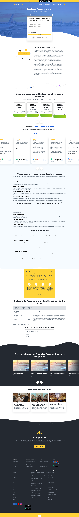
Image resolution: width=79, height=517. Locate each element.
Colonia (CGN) (33, 485)
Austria (14, 490)
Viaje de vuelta (33, 32)
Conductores (47, 4)
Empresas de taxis (29, 466)
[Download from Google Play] (49, 1)
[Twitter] (16, 504)
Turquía (14, 499)
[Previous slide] (37, 122)
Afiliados (14, 466)
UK (13, 487)
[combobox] (36, 25)
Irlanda (14, 485)
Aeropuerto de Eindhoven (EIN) (36, 488)
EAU (13, 489)
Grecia (14, 484)
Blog (14, 463)
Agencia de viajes (29, 463)
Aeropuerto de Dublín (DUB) (36, 490)
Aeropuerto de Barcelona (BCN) (36, 492)
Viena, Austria (50, 499)
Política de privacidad (43, 463)
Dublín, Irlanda (50, 487)
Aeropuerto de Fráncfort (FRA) (36, 487)
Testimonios (15, 464)
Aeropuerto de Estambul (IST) (36, 493)
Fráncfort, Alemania (52, 485)
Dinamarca (15, 496)
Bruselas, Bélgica (51, 472)
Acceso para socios (43, 466)
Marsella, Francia (51, 480)
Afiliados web (28, 464)
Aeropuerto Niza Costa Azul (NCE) (37, 480)
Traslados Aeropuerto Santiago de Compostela (39, 374)
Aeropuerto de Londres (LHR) (36, 497)
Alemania (14, 477)
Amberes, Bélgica (51, 474)
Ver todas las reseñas (39, 133)
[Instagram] (21, 504)
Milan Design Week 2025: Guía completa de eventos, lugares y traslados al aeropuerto (39, 404)
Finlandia (14, 497)
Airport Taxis (33, 11)
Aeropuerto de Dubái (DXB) (36, 495)
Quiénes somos (15, 461)
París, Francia (50, 477)
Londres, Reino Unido (52, 494)
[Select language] (65, 4)
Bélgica (14, 472)
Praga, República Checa (52, 497)
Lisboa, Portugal (51, 492)
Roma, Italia (50, 496)
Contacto (54, 4)
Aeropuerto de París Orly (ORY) (36, 478)
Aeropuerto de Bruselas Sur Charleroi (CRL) (38, 475)
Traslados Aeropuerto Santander (18, 374)
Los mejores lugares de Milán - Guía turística (56, 403)
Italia (14, 482)
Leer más (39, 294)
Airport (19, 4)
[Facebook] (14, 504)
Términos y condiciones (44, 461)
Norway (14, 492)
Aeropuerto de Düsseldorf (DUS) (36, 483)
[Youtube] (18, 504)
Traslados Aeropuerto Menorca (57, 373)
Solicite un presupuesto (19, 115)
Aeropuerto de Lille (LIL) (35, 481)
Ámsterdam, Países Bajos (52, 489)
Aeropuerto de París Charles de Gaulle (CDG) (39, 476)
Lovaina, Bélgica (51, 475)
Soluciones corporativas (30, 461)
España (14, 479)
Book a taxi (39, 446)
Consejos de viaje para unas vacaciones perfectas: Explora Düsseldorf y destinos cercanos (20, 404)
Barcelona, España (51, 490)
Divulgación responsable (44, 464)
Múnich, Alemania (51, 484)
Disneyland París (51, 482)
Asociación (41, 4)
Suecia (14, 494)
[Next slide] (41, 122)
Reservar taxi (23, 53)
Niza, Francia (50, 479)
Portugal (14, 480)
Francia (37, 11)
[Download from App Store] (42, 1)
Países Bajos (15, 474)
